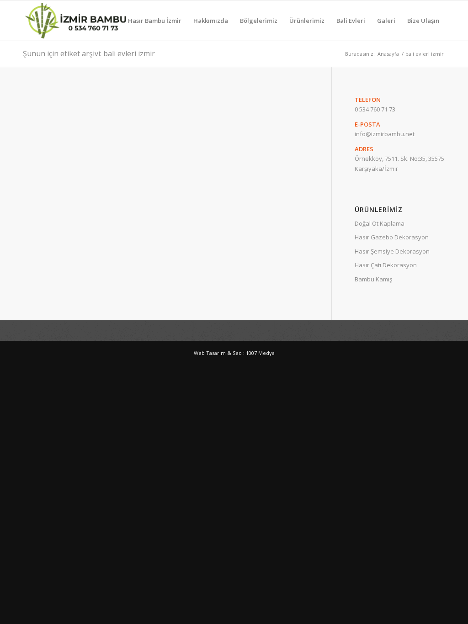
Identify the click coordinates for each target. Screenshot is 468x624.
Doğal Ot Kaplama (379, 223)
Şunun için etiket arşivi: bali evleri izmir (89, 53)
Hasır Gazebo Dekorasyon (392, 237)
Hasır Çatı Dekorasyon (386, 265)
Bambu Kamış (373, 279)
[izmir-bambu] (76, 20)
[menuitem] (154, 20)
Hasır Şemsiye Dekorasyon (392, 251)
